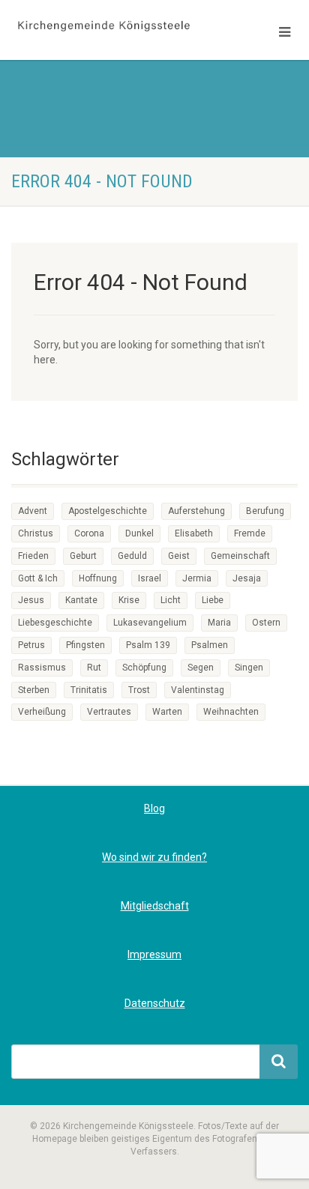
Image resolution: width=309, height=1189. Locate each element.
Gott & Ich (38, 578)
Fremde (250, 533)
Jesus (31, 600)
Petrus (31, 645)
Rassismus (42, 667)
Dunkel (139, 533)
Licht (170, 600)
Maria (219, 622)
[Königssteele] (103, 26)
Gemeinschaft (240, 556)
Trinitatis (88, 690)
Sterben (34, 690)
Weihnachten (231, 712)
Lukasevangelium (150, 622)
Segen (201, 667)
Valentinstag (197, 690)
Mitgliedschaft (155, 906)
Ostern (266, 622)
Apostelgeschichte (107, 511)
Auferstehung (196, 511)
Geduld (132, 556)
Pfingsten (85, 645)
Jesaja (246, 578)
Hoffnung (98, 578)
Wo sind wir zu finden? (154, 857)
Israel (149, 578)
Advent (32, 511)
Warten (167, 712)
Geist (179, 556)
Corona (89, 533)
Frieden (33, 556)
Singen (249, 667)
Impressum (155, 954)
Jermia (197, 578)
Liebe (213, 600)
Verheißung (42, 712)
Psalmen (209, 645)
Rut (94, 667)
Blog (154, 808)
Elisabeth (194, 533)
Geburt (83, 556)
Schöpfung (144, 667)
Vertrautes (109, 712)
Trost (139, 690)
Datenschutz (154, 1003)
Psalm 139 (148, 645)
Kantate (81, 600)
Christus (35, 533)
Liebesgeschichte (55, 622)
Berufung (265, 511)
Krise (129, 600)
